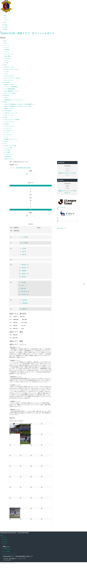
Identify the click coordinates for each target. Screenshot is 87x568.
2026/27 (6, 97)
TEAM (4, 65)
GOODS (5, 117)
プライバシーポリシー (9, 554)
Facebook (5, 27)
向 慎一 (23, 285)
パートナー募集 (8, 147)
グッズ (6, 51)
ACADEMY (6, 123)
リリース (7, 20)
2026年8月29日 (67, 183)
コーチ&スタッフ (9, 130)
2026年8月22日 (67, 165)
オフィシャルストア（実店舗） (12, 119)
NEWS (4, 15)
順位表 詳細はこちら (61, 228)
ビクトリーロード (9, 80)
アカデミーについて (9, 126)
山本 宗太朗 (24, 291)
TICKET (5, 102)
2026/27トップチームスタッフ (12, 69)
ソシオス (7, 71)
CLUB (4, 143)
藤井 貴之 (24, 308)
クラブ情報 (7, 152)
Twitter (4, 22)
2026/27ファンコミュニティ (11, 113)
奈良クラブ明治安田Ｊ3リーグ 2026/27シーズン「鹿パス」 (19, 106)
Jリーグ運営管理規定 (10, 89)
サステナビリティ (9, 154)
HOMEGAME (6, 82)
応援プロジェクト (9, 158)
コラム (6, 60)
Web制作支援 (8, 156)
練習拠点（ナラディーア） (11, 139)
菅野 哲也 (24, 264)
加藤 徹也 (24, 270)
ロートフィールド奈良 (10, 93)
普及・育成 (7, 56)
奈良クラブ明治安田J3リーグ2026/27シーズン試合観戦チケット (20, 104)
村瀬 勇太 (24, 267)
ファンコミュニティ (9, 54)
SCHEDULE (6, 95)
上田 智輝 (25, 242)
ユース (6, 137)
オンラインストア (9, 121)
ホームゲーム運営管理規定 (11, 86)
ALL (6, 17)
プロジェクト (8, 128)
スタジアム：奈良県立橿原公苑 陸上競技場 (20, 167)
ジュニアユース (8, 134)
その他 (6, 62)
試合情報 (7, 49)
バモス (6, 73)
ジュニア (7, 132)
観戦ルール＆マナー (9, 84)
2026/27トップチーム (10, 67)
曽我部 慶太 (25, 303)
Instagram (5, 24)
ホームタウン (8, 58)
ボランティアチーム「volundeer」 (13, 78)
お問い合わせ (7, 549)
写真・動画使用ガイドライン (12, 91)
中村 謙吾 (23, 282)
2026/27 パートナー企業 (10, 145)
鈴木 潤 (24, 251)
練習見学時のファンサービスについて (14, 99)
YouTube (5, 29)
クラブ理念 (7, 150)
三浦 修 (24, 248)
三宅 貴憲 (25, 237)
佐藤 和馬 (24, 300)
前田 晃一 (24, 254)
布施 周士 (24, 273)
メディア (7, 47)
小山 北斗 (23, 294)
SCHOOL (5, 141)
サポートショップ (9, 115)
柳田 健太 (24, 276)
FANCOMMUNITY (7, 110)
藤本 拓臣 (23, 288)
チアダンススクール (9, 75)
